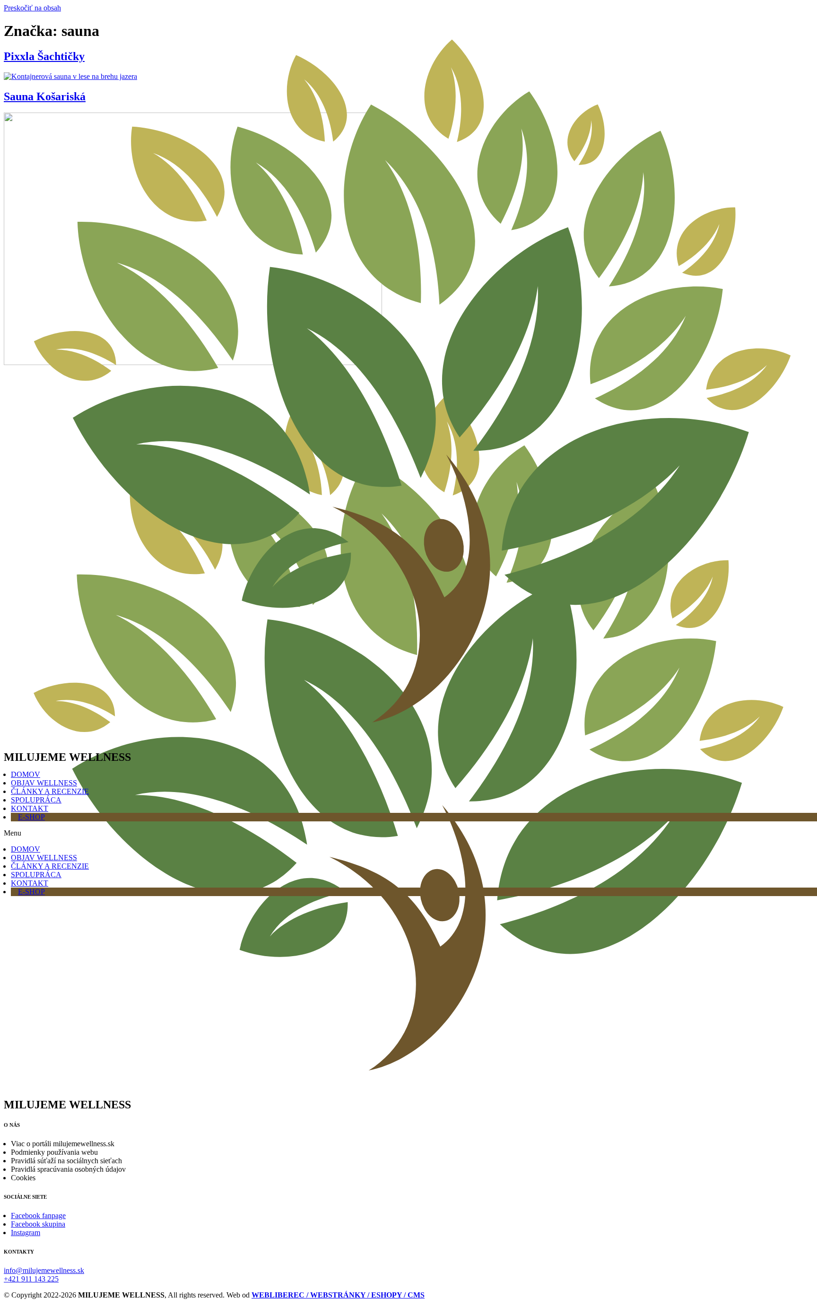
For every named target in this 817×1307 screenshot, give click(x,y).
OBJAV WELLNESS (44, 783)
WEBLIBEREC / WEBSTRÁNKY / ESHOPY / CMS (338, 1295)
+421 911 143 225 (31, 1279)
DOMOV (25, 774)
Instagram (25, 1233)
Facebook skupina (38, 1224)
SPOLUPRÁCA (36, 800)
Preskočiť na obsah (32, 8)
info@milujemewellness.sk (44, 1270)
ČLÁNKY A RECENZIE (50, 791)
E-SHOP (31, 817)
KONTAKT (29, 808)
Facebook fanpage (38, 1215)
